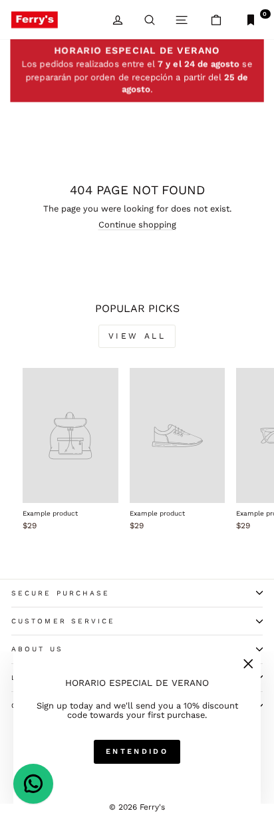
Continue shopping (137, 225)
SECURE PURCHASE (60, 593)
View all (137, 336)
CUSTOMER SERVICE (63, 621)
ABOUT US (37, 649)
